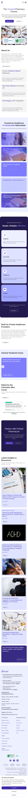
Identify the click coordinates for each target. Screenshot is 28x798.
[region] (14, 786)
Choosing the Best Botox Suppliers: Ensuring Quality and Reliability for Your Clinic (12, 600)
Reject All (14, 795)
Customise (14, 791)
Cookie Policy (8, 784)
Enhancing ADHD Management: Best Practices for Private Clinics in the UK (13, 514)
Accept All (14, 787)
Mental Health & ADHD (8, 510)
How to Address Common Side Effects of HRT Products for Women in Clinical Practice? (13, 496)
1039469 (17, 683)
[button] (25, 366)
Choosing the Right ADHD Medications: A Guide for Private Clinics (12, 634)
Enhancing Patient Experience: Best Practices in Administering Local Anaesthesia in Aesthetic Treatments (12, 547)
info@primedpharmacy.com (11, 714)
